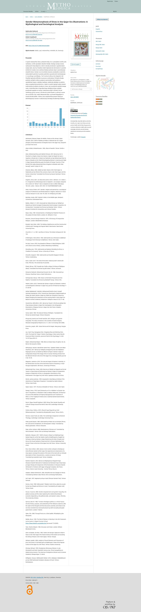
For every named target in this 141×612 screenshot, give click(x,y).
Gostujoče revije (100, 51)
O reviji (43, 11)
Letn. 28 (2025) (38, 17)
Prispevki (83, 137)
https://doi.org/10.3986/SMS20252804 (38, 45)
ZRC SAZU (98, 41)
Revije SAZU (99, 48)
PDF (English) (76, 64)
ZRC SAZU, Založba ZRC (37, 577)
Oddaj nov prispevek (102, 19)
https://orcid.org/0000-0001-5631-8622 (34, 40)
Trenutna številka (28, 11)
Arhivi (36, 11)
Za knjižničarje (99, 68)
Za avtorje (98, 66)
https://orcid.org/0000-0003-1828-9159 (34, 34)
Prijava (116, 1)
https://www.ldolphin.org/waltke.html (36, 523)
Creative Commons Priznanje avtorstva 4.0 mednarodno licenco (78, 115)
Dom (27, 17)
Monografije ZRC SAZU (102, 54)
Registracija (110, 1)
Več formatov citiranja (77, 89)
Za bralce (98, 64)
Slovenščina (99, 31)
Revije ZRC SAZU (100, 44)
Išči (115, 11)
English (98, 29)
